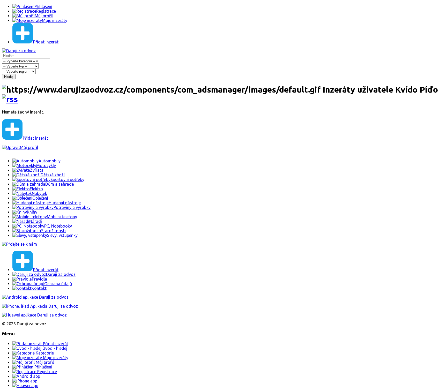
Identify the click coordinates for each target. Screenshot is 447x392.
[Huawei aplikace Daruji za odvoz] (34, 315)
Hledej (8, 77)
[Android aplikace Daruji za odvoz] (35, 297)
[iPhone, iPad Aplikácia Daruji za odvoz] (40, 306)
